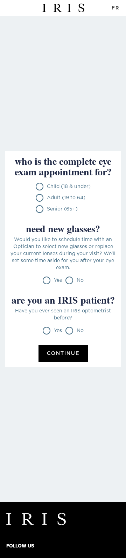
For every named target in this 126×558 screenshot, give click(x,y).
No (80, 280)
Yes (58, 280)
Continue (63, 353)
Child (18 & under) (69, 186)
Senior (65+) (62, 209)
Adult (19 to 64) (66, 197)
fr (115, 8)
